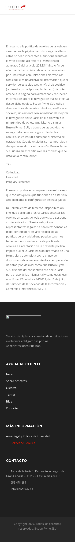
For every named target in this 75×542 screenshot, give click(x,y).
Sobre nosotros (16, 381)
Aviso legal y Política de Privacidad (28, 436)
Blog (9, 401)
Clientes (11, 388)
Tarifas (11, 395)
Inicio (9, 374)
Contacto (12, 408)
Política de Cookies (23, 443)
